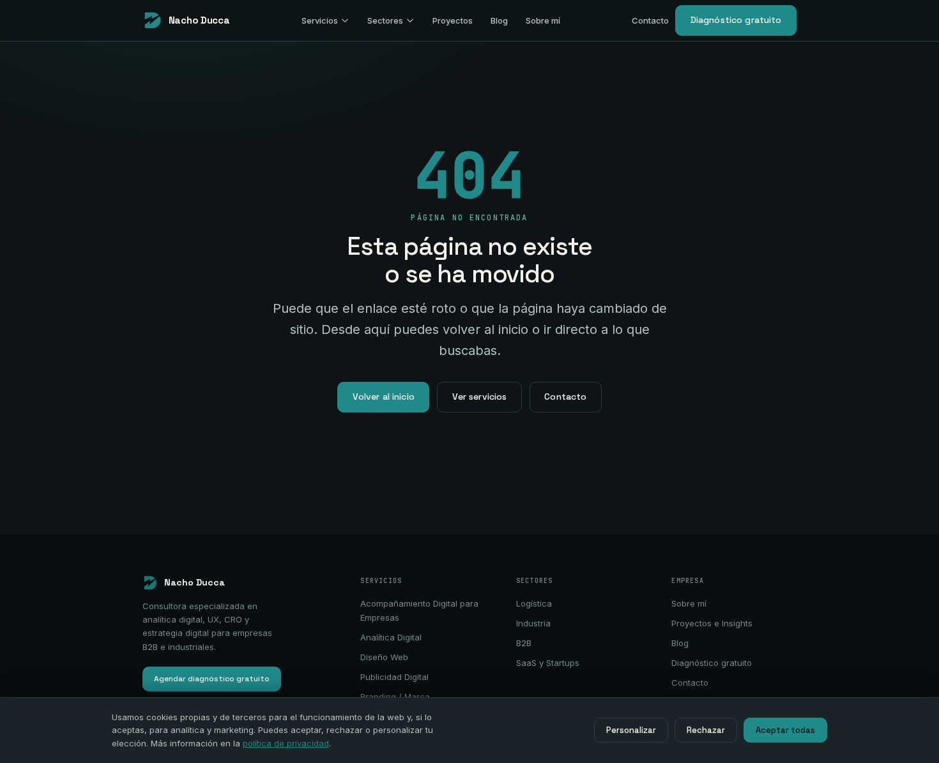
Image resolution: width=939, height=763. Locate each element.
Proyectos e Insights (711, 623)
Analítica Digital (391, 637)
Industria (533, 623)
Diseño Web (384, 657)
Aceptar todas (785, 730)
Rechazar (706, 730)
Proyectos (452, 20)
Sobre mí (543, 20)
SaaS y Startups (547, 663)
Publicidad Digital (394, 677)
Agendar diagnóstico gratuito (212, 679)
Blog (499, 20)
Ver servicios (479, 396)
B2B (523, 643)
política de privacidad (286, 743)
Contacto (650, 20)
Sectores (385, 20)
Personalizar (631, 730)
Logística (534, 603)
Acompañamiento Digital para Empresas (419, 610)
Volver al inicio (384, 396)
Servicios (320, 20)
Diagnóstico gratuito (736, 20)
